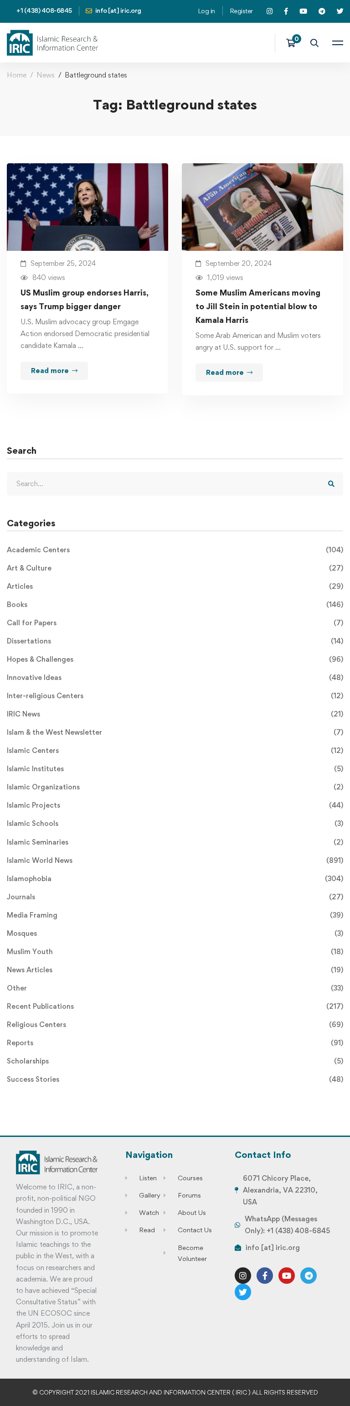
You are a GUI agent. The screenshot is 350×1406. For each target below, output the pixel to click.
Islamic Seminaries (175, 842)
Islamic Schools (175, 823)
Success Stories (175, 1079)
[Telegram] (308, 1275)
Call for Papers (175, 622)
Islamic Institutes (175, 768)
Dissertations (175, 641)
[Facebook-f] (265, 1275)
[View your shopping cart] (294, 43)
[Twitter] (243, 1292)
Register (241, 11)
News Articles (175, 969)
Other (175, 988)
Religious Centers (175, 1024)
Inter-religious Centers (175, 695)
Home (16, 75)
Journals (175, 896)
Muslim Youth (175, 951)
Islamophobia (175, 878)
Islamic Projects (175, 805)
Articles (175, 586)
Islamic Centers (175, 750)
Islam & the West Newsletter (175, 732)
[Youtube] (286, 1275)
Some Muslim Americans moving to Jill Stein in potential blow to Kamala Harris (258, 306)
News (45, 75)
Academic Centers (175, 549)
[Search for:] (175, 483)
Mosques (175, 933)
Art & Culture (175, 568)
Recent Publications (175, 1006)
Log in (206, 11)
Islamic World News (175, 860)
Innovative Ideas (175, 677)
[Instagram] (243, 1275)
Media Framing (175, 915)
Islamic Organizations (175, 787)
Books (175, 604)
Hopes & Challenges (175, 659)
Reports (175, 1042)
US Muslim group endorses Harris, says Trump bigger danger (85, 299)
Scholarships (175, 1061)
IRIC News (175, 714)
